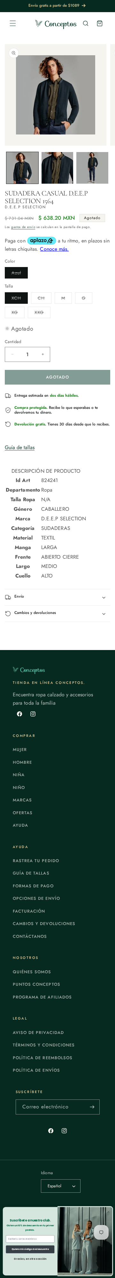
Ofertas (23, 813)
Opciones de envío (36, 898)
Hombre (22, 762)
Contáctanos (30, 936)
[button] (13, 23)
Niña (19, 775)
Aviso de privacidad (38, 1032)
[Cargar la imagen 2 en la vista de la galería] (57, 168)
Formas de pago (33, 886)
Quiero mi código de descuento (30, 1249)
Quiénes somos (32, 972)
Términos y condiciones (44, 1045)
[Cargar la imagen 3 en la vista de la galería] (92, 168)
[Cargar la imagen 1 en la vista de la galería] (22, 168)
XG (18, 313)
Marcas (22, 800)
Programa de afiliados (42, 997)
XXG (42, 313)
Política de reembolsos (43, 1058)
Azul (20, 274)
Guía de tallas (19, 447)
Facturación (29, 911)
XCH (20, 299)
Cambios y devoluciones (44, 924)
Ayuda (20, 825)
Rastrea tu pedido (36, 861)
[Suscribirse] (92, 1106)
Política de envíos (36, 1070)
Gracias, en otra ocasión (30, 1258)
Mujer (20, 749)
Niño (19, 787)
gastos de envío (23, 227)
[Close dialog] (108, 1211)
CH (44, 299)
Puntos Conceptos (36, 984)
